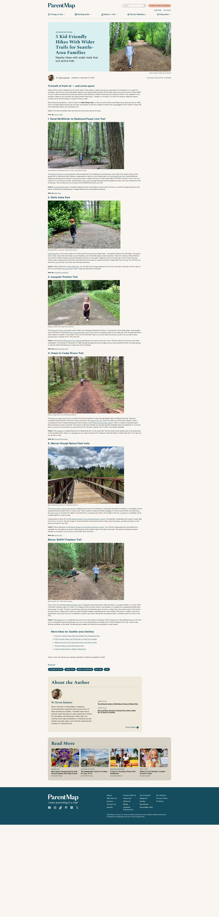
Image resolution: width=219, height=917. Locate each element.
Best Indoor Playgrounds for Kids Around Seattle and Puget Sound (64, 772)
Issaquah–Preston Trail (59, 330)
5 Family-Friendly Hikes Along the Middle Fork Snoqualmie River (77, 636)
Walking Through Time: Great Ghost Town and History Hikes (75, 642)
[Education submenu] (170, 14)
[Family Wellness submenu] (146, 14)
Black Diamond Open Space (103, 423)
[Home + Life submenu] (116, 14)
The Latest (167, 10)
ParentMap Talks (146, 807)
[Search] (144, 6)
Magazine (143, 798)
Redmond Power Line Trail (60, 174)
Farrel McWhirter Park (117, 176)
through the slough (61, 439)
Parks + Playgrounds (85, 669)
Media (125, 804)
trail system (87, 181)
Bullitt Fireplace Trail (74, 605)
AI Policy (159, 801)
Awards (110, 807)
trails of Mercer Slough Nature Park (63, 509)
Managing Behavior (117, 769)
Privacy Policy (162, 798)
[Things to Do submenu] (64, 14)
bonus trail (58, 535)
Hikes (107, 669)
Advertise (127, 798)
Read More (131, 727)
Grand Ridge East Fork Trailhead (70, 341)
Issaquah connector (61, 272)
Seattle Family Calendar (160, 5)
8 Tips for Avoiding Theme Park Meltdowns (123, 772)
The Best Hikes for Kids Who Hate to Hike (69, 646)
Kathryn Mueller (146, 776)
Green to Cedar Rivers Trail (60, 418)
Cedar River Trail (96, 420)
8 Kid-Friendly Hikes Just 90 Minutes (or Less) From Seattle (75, 639)
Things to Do (70, 669)
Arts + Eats (144, 769)
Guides (143, 801)
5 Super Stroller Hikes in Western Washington (70, 649)
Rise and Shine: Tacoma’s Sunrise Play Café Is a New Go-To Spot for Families (117, 711)
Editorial (126, 801)
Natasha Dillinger (58, 776)
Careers (110, 801)
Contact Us (111, 804)
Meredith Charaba (88, 776)
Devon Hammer (64, 78)
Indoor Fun (55, 769)
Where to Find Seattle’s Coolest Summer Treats (152, 772)
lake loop (57, 193)
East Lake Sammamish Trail (79, 332)
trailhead (59, 431)
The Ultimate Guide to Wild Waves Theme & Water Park (118, 704)
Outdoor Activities (64, 32)
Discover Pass (67, 269)
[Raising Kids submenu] (90, 14)
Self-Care (98, 669)
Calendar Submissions (128, 808)
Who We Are (112, 798)
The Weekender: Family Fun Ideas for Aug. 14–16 (94, 772)
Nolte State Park (53, 254)
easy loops (55, 513)
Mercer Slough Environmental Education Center (88, 519)
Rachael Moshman (117, 776)
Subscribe (157, 10)
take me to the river (61, 349)
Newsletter (144, 804)
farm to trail (58, 115)
